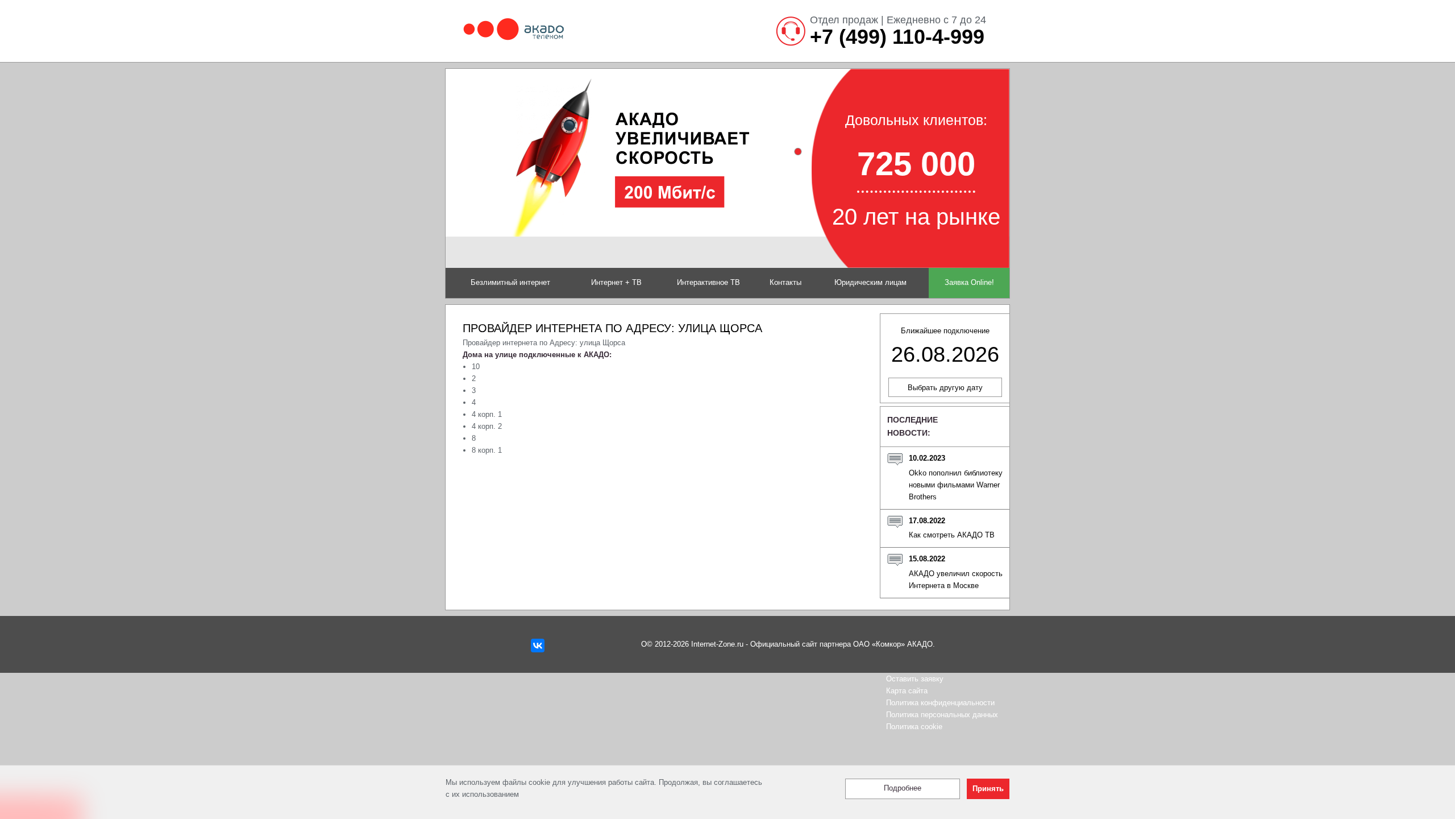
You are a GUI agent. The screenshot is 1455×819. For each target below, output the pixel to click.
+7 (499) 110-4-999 (897, 37)
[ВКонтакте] (537, 645)
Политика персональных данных (942, 714)
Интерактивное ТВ (708, 282)
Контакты (785, 282)
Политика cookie (914, 726)
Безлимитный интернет (510, 282)
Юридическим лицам (870, 282)
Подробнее (902, 788)
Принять (988, 789)
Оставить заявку (914, 679)
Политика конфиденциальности (940, 702)
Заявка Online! (969, 282)
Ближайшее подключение (945, 346)
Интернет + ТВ (616, 282)
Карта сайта (907, 690)
